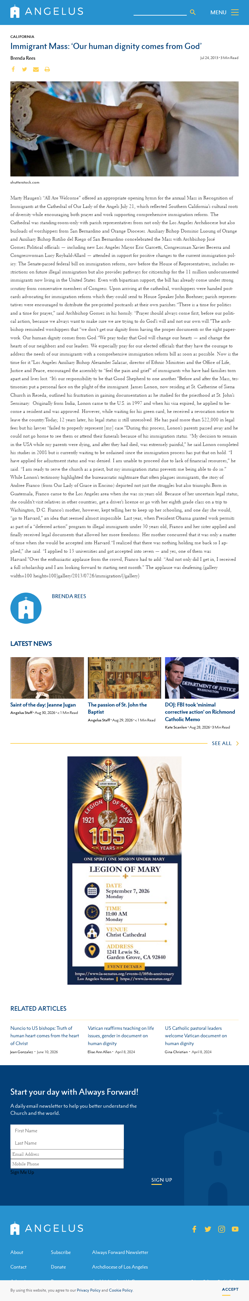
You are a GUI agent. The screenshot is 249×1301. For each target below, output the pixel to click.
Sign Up (161, 1180)
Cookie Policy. (121, 1290)
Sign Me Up (22, 1172)
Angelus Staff (21, 712)
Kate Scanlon (176, 727)
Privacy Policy (89, 1290)
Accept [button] (230, 1289)
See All (222, 743)
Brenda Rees (22, 58)
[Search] (193, 12)
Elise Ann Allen (99, 1052)
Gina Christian (176, 1052)
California (22, 36)
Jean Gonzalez (21, 1052)
